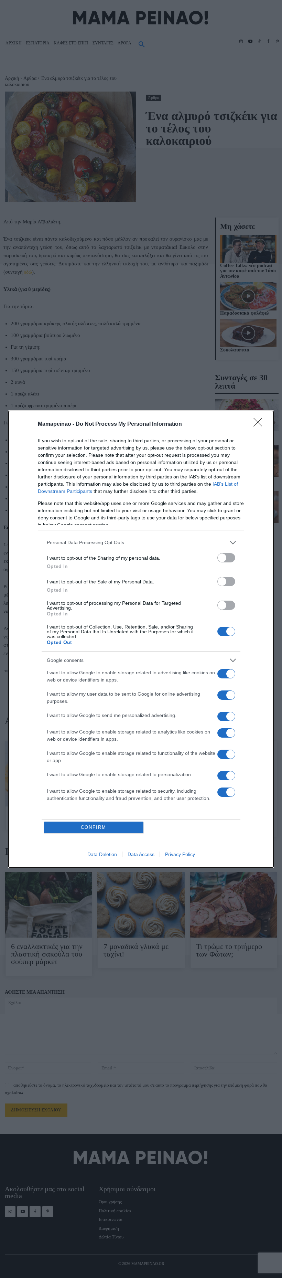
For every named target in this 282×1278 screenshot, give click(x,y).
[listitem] (141, 542)
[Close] (260, 424)
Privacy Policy (180, 854)
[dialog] (141, 639)
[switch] (226, 557)
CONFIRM (93, 827)
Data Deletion (102, 854)
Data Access (141, 854)
